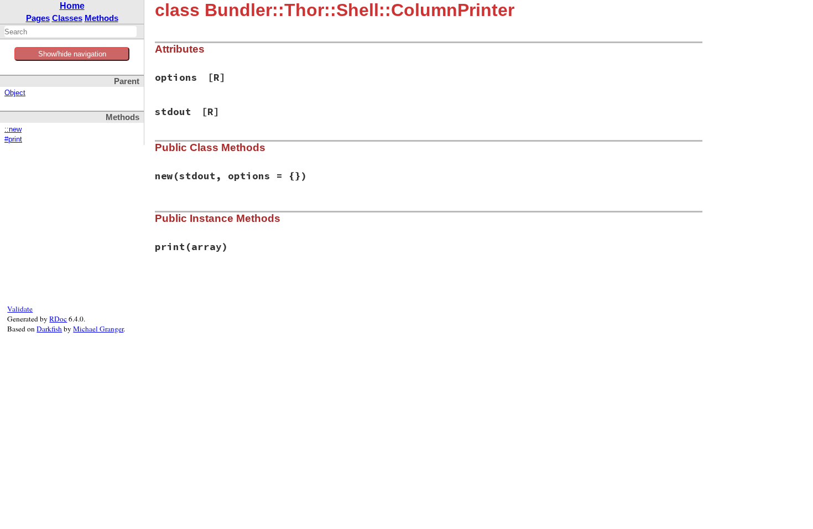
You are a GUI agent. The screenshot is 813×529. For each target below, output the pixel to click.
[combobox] (70, 31)
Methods (101, 18)
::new (13, 129)
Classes (67, 18)
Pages (38, 18)
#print (13, 139)
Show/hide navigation (72, 54)
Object (14, 93)
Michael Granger (98, 329)
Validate (20, 309)
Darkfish (49, 329)
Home (72, 6)
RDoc (58, 319)
